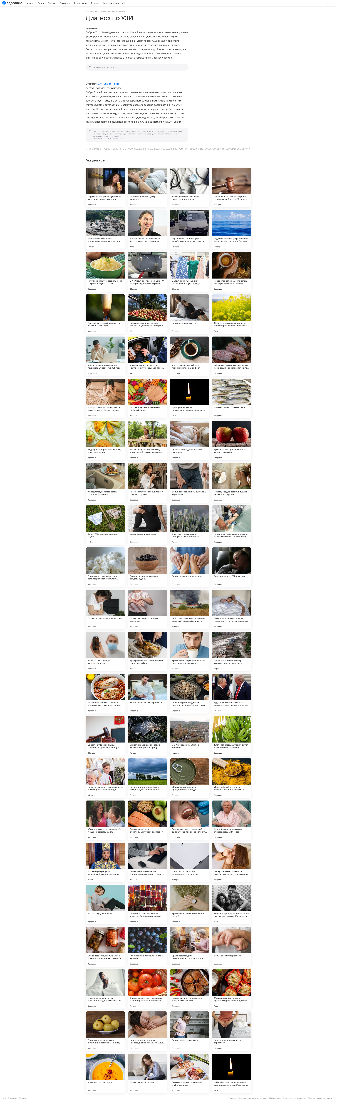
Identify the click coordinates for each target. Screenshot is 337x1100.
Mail (4, 1098)
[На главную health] (14, 3)
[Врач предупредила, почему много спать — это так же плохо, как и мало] (231, 609)
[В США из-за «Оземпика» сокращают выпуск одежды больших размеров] (189, 272)
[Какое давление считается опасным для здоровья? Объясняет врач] (189, 187)
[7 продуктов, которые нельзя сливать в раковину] (105, 483)
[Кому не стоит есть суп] (105, 1073)
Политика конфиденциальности (320, 1098)
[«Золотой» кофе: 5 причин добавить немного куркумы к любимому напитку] (231, 778)
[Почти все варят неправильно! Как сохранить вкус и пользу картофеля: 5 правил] (105, 272)
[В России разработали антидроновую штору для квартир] (189, 862)
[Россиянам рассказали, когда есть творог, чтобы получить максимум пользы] (105, 567)
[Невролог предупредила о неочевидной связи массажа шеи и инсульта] (147, 1031)
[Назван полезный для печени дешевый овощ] (147, 398)
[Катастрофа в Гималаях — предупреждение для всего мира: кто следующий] (105, 230)
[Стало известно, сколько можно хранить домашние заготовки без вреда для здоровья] (105, 947)
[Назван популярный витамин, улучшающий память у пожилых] (147, 440)
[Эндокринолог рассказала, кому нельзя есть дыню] (105, 440)
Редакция (232, 1098)
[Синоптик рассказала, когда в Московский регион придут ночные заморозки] (147, 736)
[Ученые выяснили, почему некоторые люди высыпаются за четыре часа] (105, 989)
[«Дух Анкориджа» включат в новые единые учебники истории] (231, 694)
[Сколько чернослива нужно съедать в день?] (147, 567)
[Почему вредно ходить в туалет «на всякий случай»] (231, 483)
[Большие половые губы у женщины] (147, 187)
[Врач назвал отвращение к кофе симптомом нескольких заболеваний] (189, 651)
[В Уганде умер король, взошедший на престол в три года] (105, 862)
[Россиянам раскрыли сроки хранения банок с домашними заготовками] (147, 904)
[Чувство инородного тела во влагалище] (189, 440)
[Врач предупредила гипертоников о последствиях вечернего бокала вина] (189, 947)
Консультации (91, 11)
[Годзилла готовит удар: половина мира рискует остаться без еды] (231, 230)
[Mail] (4, 3)
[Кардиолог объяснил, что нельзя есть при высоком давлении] (231, 272)
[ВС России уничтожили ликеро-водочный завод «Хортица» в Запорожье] (189, 609)
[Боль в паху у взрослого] (105, 904)
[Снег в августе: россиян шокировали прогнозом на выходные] (189, 525)
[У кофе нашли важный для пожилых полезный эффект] (189, 356)
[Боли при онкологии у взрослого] (105, 609)
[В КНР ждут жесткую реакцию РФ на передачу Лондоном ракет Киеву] (147, 272)
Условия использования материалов (252, 1098)
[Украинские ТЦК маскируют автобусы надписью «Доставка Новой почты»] (189, 230)
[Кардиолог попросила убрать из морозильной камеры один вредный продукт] (105, 187)
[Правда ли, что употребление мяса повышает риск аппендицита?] (189, 989)
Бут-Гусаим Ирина (108, 83)
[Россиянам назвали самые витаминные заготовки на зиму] (105, 1031)
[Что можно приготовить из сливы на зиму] (147, 947)
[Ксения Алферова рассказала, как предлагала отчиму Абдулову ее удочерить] (231, 904)
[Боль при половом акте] (189, 314)
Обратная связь (275, 1098)
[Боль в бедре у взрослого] (147, 525)
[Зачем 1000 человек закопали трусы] (105, 525)
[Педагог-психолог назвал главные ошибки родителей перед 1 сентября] (105, 778)
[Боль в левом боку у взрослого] (147, 694)
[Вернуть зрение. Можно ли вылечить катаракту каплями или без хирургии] (231, 862)
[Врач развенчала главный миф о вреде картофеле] (147, 651)
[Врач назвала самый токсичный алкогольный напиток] (105, 314)
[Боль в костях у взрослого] (231, 947)
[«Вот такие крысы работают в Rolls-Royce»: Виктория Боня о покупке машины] (147, 230)
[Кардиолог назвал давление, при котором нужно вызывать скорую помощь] (231, 525)
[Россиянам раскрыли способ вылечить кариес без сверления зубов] (189, 820)
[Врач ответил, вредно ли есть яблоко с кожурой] (231, 440)
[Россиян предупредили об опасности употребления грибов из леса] (189, 694)
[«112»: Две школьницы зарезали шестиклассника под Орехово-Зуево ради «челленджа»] (231, 1073)
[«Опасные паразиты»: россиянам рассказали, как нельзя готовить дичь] (231, 356)
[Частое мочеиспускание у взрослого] (231, 1031)
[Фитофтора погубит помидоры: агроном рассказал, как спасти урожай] (147, 989)
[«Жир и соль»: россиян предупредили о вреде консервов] (189, 778)
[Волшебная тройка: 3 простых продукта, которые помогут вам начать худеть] (105, 694)
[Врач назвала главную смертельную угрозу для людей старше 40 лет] (147, 820)
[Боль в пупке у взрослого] (189, 1031)
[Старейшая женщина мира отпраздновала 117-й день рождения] (231, 820)
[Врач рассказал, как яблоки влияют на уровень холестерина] (147, 314)
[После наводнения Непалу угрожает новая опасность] (231, 651)
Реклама (22, 1098)
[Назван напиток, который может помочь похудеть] (147, 483)
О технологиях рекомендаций (294, 1098)
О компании (12, 1098)
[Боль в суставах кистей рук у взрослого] (147, 609)
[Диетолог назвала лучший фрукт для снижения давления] (231, 736)
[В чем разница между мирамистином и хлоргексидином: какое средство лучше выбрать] (105, 651)
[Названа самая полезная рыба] (231, 398)
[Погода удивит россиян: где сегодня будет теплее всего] (147, 778)
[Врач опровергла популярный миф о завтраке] (189, 1073)
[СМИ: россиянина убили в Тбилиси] (189, 736)
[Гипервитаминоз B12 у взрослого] (231, 567)
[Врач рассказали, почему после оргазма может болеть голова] (105, 398)
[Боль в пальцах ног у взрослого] (189, 567)
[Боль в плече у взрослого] (147, 1073)
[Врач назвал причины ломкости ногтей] (189, 904)
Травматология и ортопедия (113, 11)
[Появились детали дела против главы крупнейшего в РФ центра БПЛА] (231, 187)
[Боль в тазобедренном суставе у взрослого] (189, 483)
